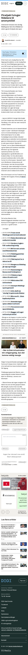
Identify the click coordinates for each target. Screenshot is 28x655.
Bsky (2, 611)
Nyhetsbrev (5, 614)
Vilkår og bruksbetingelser (9, 620)
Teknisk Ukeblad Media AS (15, 646)
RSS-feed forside (6, 601)
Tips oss (22, 580)
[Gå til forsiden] (4, 3)
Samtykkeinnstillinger (8, 617)
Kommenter (14, 35)
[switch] (24, 53)
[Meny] (25, 3)
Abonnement (5, 636)
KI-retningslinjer (6, 623)
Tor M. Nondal (5, 596)
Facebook (4, 604)
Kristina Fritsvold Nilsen (9, 590)
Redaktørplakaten (20, 630)
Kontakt (3, 640)
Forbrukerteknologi (8, 11)
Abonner (19, 3)
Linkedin (3, 608)
